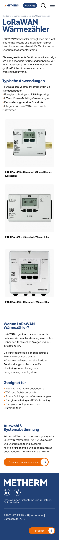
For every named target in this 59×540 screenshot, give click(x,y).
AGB (22, 519)
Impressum (37, 515)
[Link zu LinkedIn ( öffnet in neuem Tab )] (7, 492)
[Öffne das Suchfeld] (43, 5)
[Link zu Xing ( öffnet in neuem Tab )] (17, 492)
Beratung (30, 5)
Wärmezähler (20, 16)
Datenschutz (11, 519)
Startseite (6, 16)
